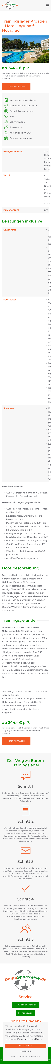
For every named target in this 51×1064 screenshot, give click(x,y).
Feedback (27, 1013)
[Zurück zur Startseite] (10, 5)
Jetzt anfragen (16, 86)
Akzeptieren (25, 1046)
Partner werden (27, 1005)
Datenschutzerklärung (30, 1039)
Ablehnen (25, 1051)
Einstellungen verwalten (25, 1056)
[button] (47, 5)
